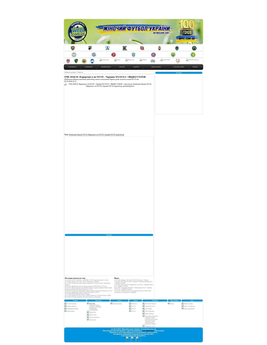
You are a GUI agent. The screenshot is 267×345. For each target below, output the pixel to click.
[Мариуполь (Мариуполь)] (94, 56)
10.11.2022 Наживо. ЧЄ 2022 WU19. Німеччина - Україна (82, 281)
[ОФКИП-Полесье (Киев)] (192, 59)
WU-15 (133, 311)
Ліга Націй (148, 308)
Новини (88, 67)
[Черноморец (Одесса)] (104, 59)
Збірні (136, 67)
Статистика (178, 67)
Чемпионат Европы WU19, (78, 135)
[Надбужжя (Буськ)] (130, 59)
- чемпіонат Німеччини (150, 319)
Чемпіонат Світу (150, 306)
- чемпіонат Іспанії (149, 321)
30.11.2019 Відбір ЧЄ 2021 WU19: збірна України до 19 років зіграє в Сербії (88, 295)
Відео (172, 303)
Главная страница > (71, 72)
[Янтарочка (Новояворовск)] (84, 63)
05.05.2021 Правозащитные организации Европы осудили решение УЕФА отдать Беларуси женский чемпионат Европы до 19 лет (88, 288)
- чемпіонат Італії (149, 322)
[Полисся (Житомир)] (194, 50)
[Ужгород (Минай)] (153, 56)
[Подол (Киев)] (173, 56)
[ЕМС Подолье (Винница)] (113, 56)
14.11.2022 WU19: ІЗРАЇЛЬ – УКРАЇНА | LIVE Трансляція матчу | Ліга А (86, 280)
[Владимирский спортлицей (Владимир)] (92, 63)
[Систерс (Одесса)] (177, 50)
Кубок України (117, 303)
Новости (80, 72)
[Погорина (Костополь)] (193, 56)
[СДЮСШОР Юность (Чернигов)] (133, 56)
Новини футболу (72, 306)
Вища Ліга (93, 312)
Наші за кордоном (189, 306)
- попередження (93, 310)
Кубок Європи (149, 313)
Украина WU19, (110, 135)
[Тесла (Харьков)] (178, 63)
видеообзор (120, 135)
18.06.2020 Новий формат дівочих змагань (77, 294)
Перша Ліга (93, 315)
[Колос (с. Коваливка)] (125, 50)
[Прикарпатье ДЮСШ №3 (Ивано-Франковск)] (76, 63)
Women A (134, 303)
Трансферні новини (72, 308)
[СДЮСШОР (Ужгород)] (165, 59)
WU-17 (133, 308)
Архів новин (70, 311)
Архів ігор (93, 320)
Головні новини (71, 303)
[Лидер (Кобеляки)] (117, 59)
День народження (189, 308)
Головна (72, 67)
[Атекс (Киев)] (68, 63)
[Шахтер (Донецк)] (159, 50)
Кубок (122, 67)
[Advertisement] (133, 10)
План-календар (188, 303)
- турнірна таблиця (94, 305)
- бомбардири (92, 308)
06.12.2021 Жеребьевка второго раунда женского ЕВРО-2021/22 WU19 (85, 286)
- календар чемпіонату (95, 306)
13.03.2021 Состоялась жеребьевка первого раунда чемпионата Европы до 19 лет (88, 291)
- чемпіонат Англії (149, 317)
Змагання (156, 67)
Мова (195, 67)
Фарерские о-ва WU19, (96, 135)
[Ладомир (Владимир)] (107, 50)
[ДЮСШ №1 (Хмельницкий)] (74, 56)
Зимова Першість (95, 317)
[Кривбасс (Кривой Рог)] (142, 50)
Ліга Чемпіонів (149, 311)
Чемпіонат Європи (150, 303)
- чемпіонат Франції (150, 324)
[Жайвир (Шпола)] (143, 59)
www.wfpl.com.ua (148, 331)
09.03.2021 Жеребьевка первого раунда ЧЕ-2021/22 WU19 (82, 292)
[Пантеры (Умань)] (90, 50)
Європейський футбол (151, 316)
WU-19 (133, 306)
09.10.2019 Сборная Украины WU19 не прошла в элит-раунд (82, 297)
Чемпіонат (106, 67)
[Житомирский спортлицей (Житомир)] (153, 63)
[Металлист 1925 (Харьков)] (73, 50)
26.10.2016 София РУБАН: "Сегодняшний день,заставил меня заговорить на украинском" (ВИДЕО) (132, 291)
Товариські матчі (150, 326)
